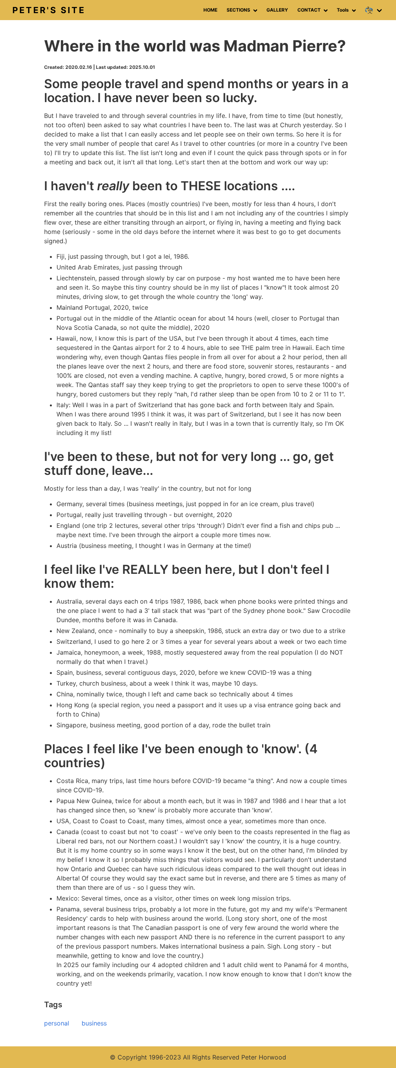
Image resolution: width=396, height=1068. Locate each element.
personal (56, 1023)
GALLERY (277, 10)
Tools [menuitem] (343, 10)
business (94, 1023)
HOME (210, 10)
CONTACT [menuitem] (309, 10)
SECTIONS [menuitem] (238, 10)
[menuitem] (374, 10)
